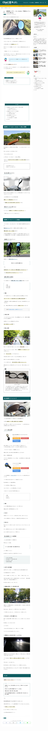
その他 (5, 14)
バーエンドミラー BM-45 (17, 463)
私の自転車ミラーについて (11, 115)
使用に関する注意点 (12, 113)
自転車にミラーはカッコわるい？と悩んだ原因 (15, 107)
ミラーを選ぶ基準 (11, 116)
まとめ (8, 119)
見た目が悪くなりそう (12, 108)
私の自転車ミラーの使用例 (13, 117)
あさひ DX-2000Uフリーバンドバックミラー (20, 434)
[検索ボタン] (45, 2)
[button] (6, 723)
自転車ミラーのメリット (12, 112)
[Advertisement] (17, 94)
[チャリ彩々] (10, 2)
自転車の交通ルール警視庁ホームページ (15, 309)
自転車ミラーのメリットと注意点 (13, 111)
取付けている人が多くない (13, 109)
